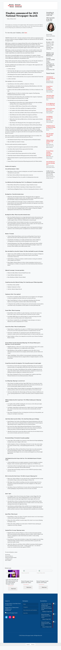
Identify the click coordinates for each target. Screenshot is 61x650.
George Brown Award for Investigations (49, 88)
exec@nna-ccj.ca (8, 558)
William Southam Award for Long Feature (50, 142)
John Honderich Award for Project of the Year (50, 78)
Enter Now (25, 613)
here (26, 32)
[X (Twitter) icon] (29, 637)
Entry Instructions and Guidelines (30, 610)
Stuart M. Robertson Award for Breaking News (50, 163)
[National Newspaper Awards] (15, 5)
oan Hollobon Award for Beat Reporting (49, 118)
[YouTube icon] (30, 637)
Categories (25, 607)
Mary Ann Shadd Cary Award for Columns (49, 135)
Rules (24, 604)
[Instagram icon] (32, 637)
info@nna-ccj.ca (8, 608)
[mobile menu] (50, 5)
